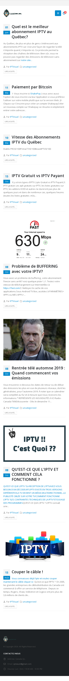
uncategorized (29, 66)
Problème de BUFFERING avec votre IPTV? (35, 268)
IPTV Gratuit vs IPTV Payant (38, 175)
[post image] (34, 239)
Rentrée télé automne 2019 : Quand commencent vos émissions (38, 373)
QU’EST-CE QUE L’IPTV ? (14, 486)
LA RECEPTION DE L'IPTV (38, 486)
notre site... (26, 60)
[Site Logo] (12, 13)
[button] (58, 13)
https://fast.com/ (11, 288)
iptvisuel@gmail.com (22, 664)
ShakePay (35, 93)
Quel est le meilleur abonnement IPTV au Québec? (32, 31)
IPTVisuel (14, 66)
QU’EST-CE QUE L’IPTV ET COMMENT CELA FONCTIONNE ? (35, 474)
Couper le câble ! (27, 571)
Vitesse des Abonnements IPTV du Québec (36, 139)
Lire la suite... (10, 71)
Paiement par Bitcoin (32, 87)
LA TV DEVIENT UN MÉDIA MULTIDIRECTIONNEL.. (40, 492)
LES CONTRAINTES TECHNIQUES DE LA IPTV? (32, 499)
